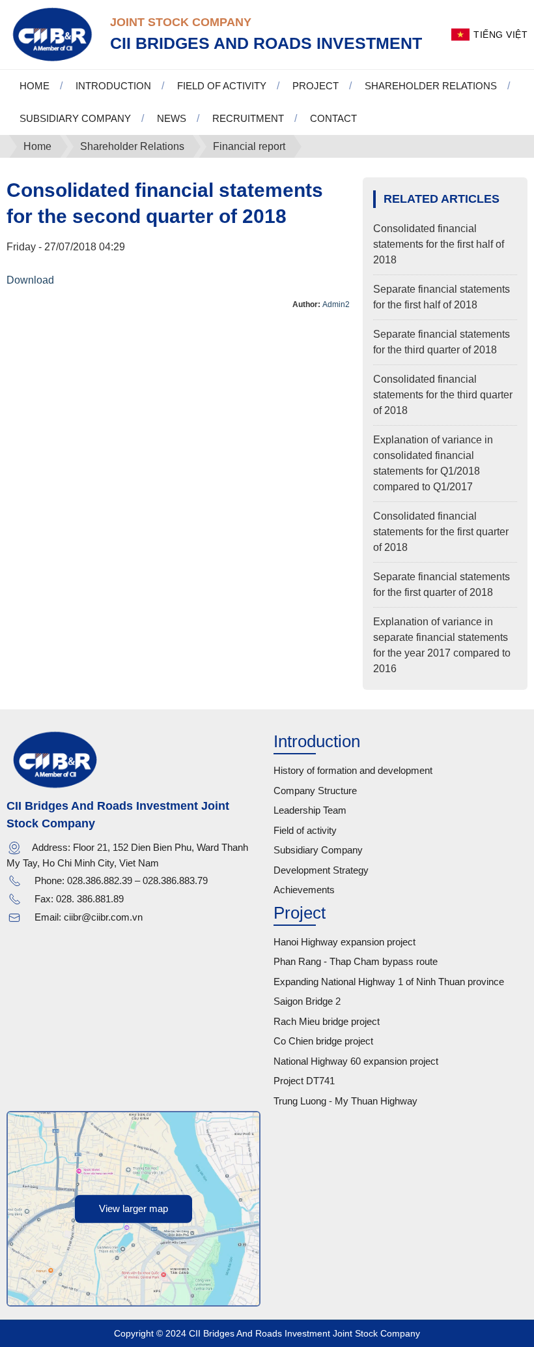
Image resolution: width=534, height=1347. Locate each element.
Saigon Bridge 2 (307, 1001)
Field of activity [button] (221, 85)
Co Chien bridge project (323, 1040)
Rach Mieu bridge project (327, 1021)
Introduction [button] (113, 85)
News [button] (171, 118)
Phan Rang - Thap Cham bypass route (356, 961)
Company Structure (315, 790)
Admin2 (336, 304)
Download (30, 280)
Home (34, 85)
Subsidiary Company (318, 849)
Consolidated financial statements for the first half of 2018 (438, 244)
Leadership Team (310, 810)
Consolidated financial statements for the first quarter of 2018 (441, 532)
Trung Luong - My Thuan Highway (345, 1100)
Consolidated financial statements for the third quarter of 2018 (443, 395)
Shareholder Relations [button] (431, 85)
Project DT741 (304, 1080)
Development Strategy (321, 870)
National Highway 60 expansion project (356, 1061)
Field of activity (305, 830)
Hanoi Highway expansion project (344, 941)
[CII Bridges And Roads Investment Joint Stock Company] (52, 33)
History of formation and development (353, 770)
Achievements (304, 889)
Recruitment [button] (248, 118)
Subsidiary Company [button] (75, 118)
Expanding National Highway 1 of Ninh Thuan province (389, 981)
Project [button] (315, 85)
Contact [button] (333, 118)
